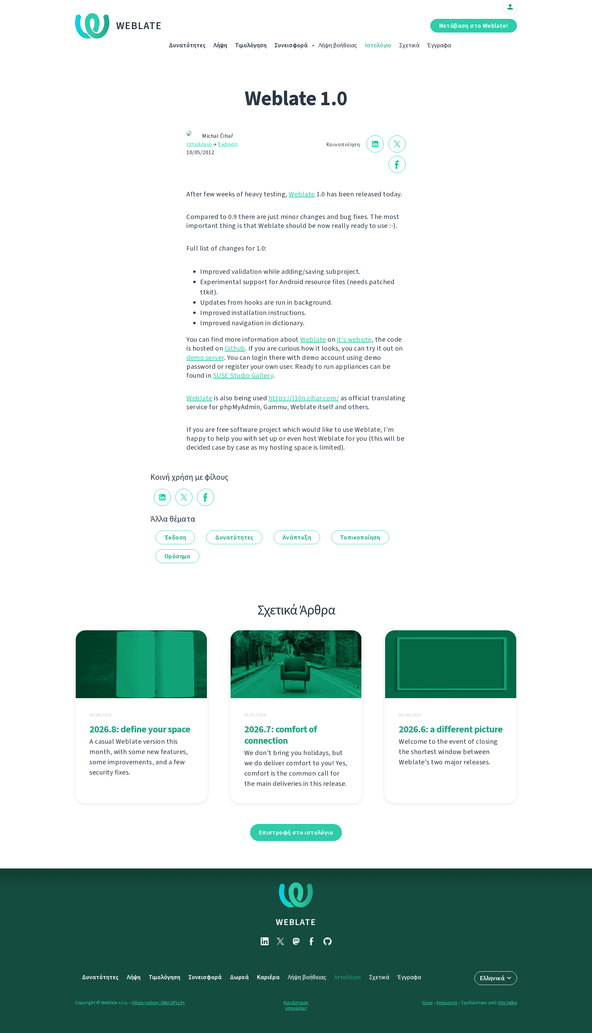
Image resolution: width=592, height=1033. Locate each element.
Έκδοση (227, 144)
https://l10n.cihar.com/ (304, 398)
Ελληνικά (492, 978)
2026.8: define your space (139, 729)
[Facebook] (312, 941)
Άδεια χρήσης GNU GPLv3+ (158, 1002)
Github (235, 348)
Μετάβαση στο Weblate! (473, 26)
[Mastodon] (296, 941)
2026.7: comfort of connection (280, 735)
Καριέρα (268, 977)
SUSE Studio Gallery (243, 375)
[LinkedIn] (264, 941)
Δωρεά (239, 977)
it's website (354, 339)
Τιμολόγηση (251, 45)
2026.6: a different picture (451, 729)
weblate (296, 922)
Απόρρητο (446, 1002)
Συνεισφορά (291, 45)
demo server (205, 357)
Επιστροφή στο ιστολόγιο (296, 832)
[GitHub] (327, 941)
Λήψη (220, 45)
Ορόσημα (177, 556)
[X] (280, 941)
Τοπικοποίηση (360, 537)
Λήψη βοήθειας (338, 45)
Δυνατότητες (187, 45)
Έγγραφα (439, 45)
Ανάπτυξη (297, 537)
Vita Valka (507, 1002)
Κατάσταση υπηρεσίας (296, 1005)
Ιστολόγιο (378, 45)
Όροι (427, 1002)
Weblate (139, 26)
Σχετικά (409, 45)
